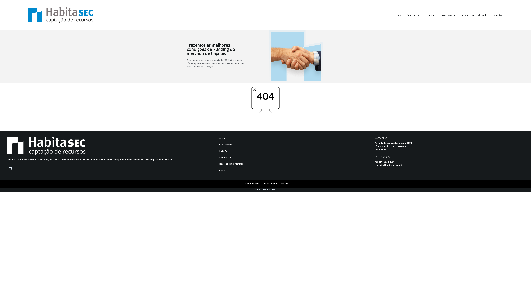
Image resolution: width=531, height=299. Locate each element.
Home (398, 14)
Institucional (448, 14)
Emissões (431, 14)
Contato (497, 14)
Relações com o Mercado (474, 14)
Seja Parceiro (414, 14)
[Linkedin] (10, 168)
